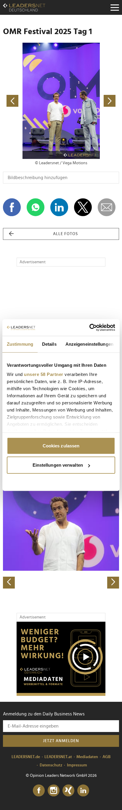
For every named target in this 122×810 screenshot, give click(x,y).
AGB (106, 757)
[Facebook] (39, 791)
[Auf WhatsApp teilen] (35, 207)
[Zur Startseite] (24, 7)
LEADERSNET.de (26, 757)
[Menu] (114, 7)
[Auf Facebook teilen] (12, 207)
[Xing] (68, 791)
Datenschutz (51, 765)
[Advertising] (61, 659)
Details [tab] (49, 343)
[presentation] (9, 583)
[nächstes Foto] (90, 101)
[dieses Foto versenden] (106, 207)
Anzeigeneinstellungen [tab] (89, 343)
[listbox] (61, 531)
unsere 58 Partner (43, 374)
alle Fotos (65, 234)
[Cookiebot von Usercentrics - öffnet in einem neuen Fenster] (89, 327)
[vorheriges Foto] (32, 101)
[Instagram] (54, 791)
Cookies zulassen (61, 445)
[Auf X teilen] (83, 207)
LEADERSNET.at (58, 757)
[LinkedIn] (83, 791)
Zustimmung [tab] (20, 343)
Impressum (77, 765)
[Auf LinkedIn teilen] (59, 207)
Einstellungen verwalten (58, 465)
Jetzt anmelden (61, 741)
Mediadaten (87, 757)
